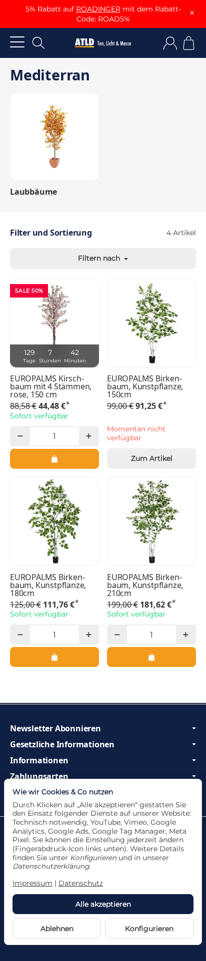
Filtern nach (100, 258)
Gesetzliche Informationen (62, 744)
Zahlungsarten (39, 776)
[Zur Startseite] (103, 43)
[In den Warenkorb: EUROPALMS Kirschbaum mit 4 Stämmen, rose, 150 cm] (54, 459)
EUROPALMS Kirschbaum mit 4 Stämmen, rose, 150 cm (51, 386)
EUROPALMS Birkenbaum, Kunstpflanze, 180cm (48, 585)
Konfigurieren (149, 929)
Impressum (32, 883)
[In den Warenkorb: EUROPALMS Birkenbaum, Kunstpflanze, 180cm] (54, 657)
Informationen (39, 760)
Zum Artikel (151, 458)
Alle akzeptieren (103, 904)
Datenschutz (80, 883)
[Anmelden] (170, 43)
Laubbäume (33, 192)
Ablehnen (57, 929)
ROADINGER (98, 8)
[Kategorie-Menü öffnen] (17, 41)
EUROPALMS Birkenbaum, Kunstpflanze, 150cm (145, 386)
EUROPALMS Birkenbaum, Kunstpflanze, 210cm (145, 585)
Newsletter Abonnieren (55, 728)
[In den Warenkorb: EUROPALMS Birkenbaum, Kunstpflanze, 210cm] (151, 657)
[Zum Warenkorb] (189, 43)
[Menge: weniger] (20, 436)
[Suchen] (38, 42)
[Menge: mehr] (89, 436)
